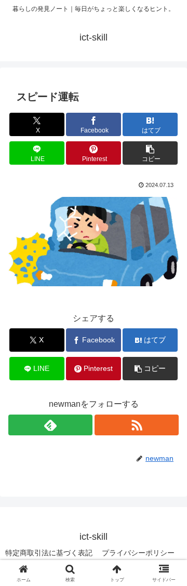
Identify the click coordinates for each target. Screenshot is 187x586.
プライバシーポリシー (138, 553)
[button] (150, 153)
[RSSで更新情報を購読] (137, 425)
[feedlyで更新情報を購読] (50, 425)
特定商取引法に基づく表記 (48, 553)
